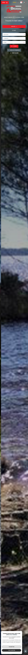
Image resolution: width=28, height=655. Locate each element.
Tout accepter (11, 650)
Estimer (14, 30)
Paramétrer (11, 646)
